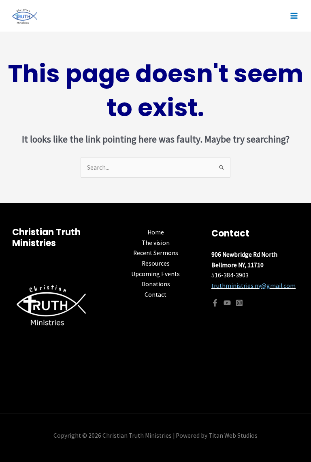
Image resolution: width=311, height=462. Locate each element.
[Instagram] (239, 303)
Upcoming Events (155, 274)
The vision (156, 243)
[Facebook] (215, 303)
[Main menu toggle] (294, 15)
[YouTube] (227, 303)
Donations (155, 284)
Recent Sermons (155, 253)
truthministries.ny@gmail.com (253, 286)
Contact (155, 294)
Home (155, 232)
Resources (156, 263)
